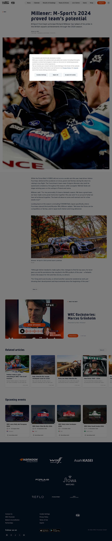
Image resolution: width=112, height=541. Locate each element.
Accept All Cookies (70, 74)
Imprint (76, 68)
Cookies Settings (41, 74)
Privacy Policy (67, 68)
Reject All (55, 74)
